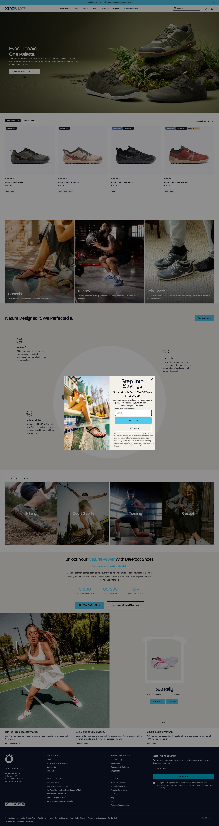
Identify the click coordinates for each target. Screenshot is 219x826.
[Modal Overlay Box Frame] (109, 413)
